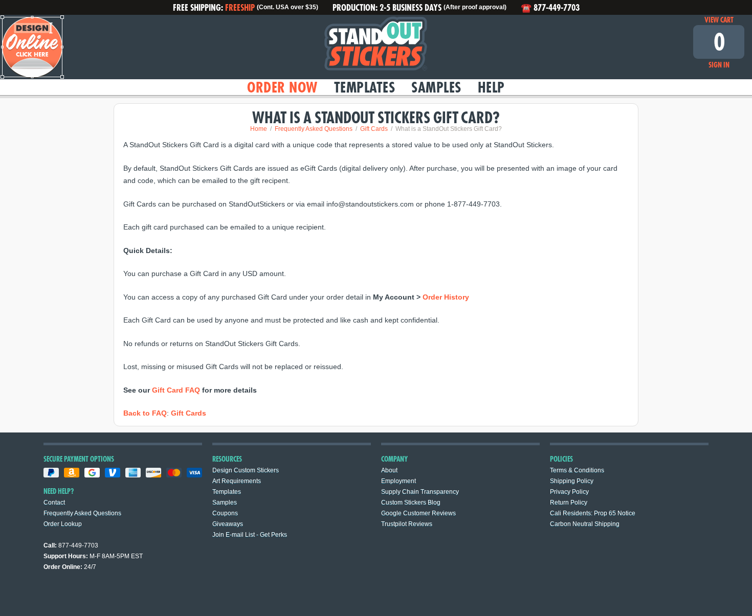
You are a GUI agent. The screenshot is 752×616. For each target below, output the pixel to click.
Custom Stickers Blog (410, 502)
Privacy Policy (569, 491)
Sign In (719, 65)
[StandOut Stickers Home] (376, 47)
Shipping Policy (571, 481)
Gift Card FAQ (176, 390)
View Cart (719, 20)
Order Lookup (62, 524)
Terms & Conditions (577, 470)
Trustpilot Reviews (406, 524)
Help (491, 87)
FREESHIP (240, 7)
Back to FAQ (145, 413)
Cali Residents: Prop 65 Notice (592, 513)
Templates (364, 87)
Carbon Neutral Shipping (585, 524)
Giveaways (227, 524)
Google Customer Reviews (418, 513)
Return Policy (568, 502)
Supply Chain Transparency (420, 491)
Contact (54, 502)
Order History (446, 297)
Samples (436, 87)
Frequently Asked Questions (82, 513)
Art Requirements (236, 481)
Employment (398, 481)
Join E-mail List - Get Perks (249, 534)
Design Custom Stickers (245, 470)
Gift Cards (188, 413)
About (389, 470)
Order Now (282, 87)
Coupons (225, 513)
